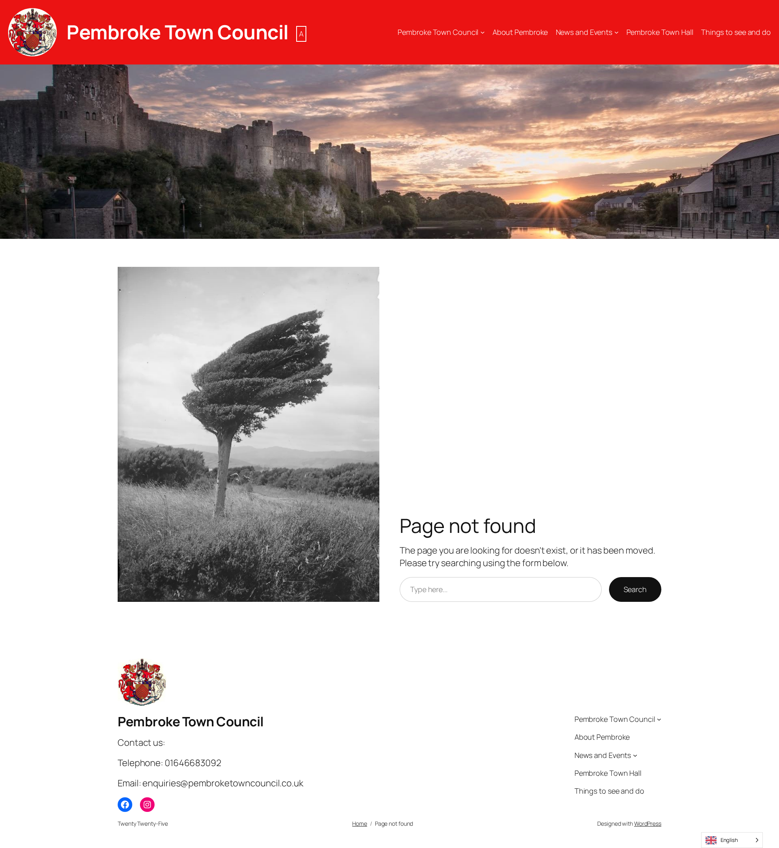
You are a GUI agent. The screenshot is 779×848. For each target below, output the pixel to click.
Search (635, 589)
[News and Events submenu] (616, 32)
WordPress (647, 823)
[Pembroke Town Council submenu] (482, 32)
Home (359, 823)
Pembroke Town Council (177, 32)
